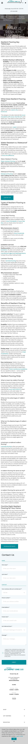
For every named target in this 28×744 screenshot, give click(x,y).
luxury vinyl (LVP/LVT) (15, 389)
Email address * (5, 607)
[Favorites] (22, 2)
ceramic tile (14, 110)
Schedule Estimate (9, 546)
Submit (14, 662)
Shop (4, 709)
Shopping (21, 16)
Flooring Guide (13, 16)
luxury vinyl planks (11, 221)
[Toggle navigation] (2, 3)
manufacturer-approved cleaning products (13, 253)
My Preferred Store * (7, 626)
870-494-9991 (14, 11)
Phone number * (6, 597)
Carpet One (4, 16)
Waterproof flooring (6, 174)
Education (6, 722)
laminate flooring (11, 261)
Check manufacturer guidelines (18, 369)
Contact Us (7, 197)
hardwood (4, 111)
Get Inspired (7, 716)
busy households (19, 233)
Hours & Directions (14, 680)
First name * (5, 564)
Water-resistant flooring (8, 161)
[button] (20, 2)
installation (4, 250)
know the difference (8, 155)
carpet (15, 127)
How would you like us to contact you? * (12, 588)
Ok (14, 738)
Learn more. (19, 736)
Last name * (5, 574)
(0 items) (25, 2)
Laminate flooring (6, 446)
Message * (4, 635)
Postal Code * (5, 616)
